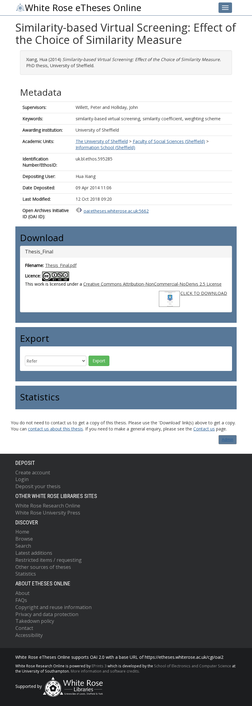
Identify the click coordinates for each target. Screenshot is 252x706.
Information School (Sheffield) (105, 147)
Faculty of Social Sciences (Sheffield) (169, 141)
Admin (227, 439)
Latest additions (33, 553)
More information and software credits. (105, 671)
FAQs (21, 600)
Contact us (204, 429)
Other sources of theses (43, 567)
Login (22, 479)
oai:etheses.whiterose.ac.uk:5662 (116, 211)
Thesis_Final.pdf (61, 265)
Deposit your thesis (38, 486)
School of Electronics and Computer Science (192, 665)
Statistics (25, 573)
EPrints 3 (99, 665)
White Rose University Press (47, 512)
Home (22, 531)
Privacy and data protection (46, 614)
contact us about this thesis (55, 429)
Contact (24, 628)
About (22, 593)
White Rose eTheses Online (83, 8)
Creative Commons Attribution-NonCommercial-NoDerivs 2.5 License (152, 284)
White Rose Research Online (47, 505)
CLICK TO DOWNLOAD (203, 293)
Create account (32, 472)
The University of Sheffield (102, 141)
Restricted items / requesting (48, 560)
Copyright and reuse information (53, 607)
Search (23, 545)
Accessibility (29, 635)
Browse (24, 538)
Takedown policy (34, 621)
